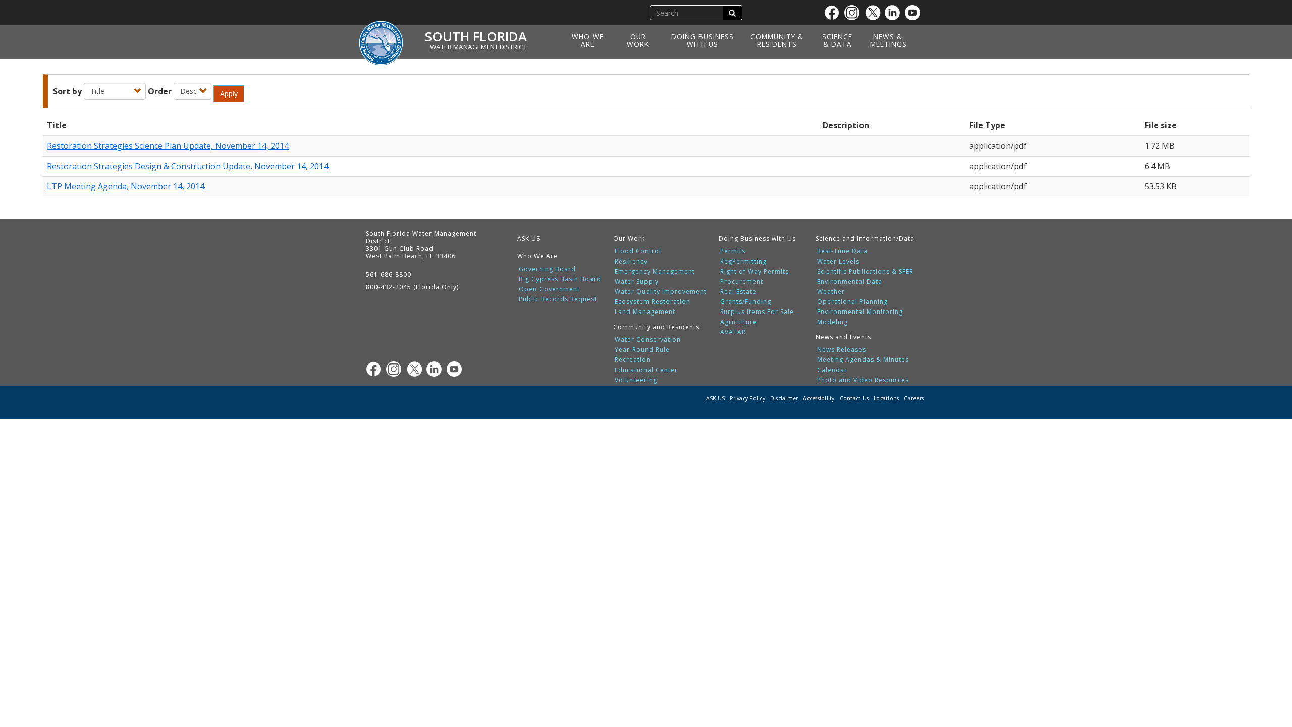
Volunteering (636, 380)
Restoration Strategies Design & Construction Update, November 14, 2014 (187, 166)
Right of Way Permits (754, 272)
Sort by (67, 91)
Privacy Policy (747, 398)
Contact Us (854, 398)
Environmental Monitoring (860, 312)
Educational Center (646, 370)
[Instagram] (854, 12)
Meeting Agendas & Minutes (863, 360)
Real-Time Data (842, 251)
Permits (732, 251)
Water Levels (838, 261)
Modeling (832, 322)
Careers (914, 398)
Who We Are (588, 40)
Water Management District (478, 46)
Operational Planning (852, 302)
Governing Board (547, 269)
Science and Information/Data (865, 238)
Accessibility (818, 398)
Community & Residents (776, 40)
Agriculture (738, 322)
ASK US (528, 238)
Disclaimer (784, 398)
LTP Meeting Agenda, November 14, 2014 (125, 186)
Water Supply (637, 282)
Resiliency (631, 261)
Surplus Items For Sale (757, 312)
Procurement (741, 282)
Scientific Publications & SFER (865, 272)
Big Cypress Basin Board (560, 279)
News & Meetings (888, 40)
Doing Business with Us (702, 40)
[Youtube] (915, 12)
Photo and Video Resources (863, 380)
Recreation (633, 360)
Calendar (832, 370)
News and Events (843, 337)
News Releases (841, 350)
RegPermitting (743, 261)
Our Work (638, 40)
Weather (831, 292)
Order (160, 91)
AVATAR (733, 332)
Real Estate (738, 292)
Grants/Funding (745, 302)
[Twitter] (875, 12)
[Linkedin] (895, 12)
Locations (886, 398)
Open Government (549, 289)
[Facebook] (834, 12)
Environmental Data (849, 282)
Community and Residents (656, 327)
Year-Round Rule (642, 350)
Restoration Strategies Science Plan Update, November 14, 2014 (168, 145)
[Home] (384, 37)
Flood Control (638, 251)
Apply (229, 93)
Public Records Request (558, 299)
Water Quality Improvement (661, 292)
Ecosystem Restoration (652, 302)
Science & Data (837, 40)
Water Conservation (648, 340)
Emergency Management (655, 272)
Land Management (645, 312)
